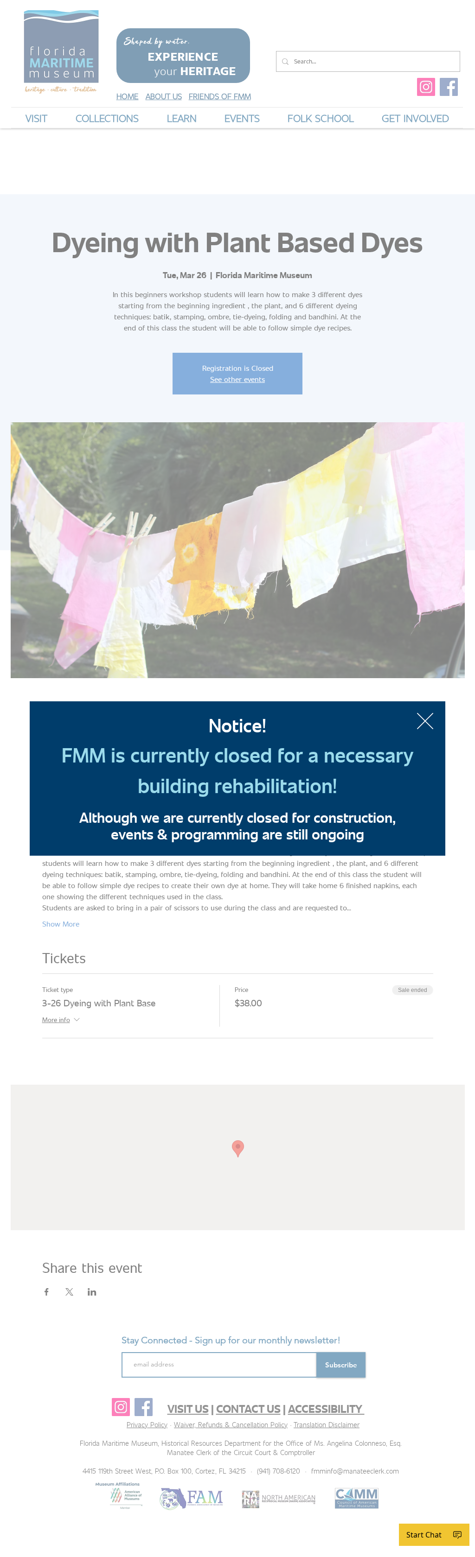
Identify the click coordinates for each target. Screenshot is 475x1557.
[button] (425, 721)
